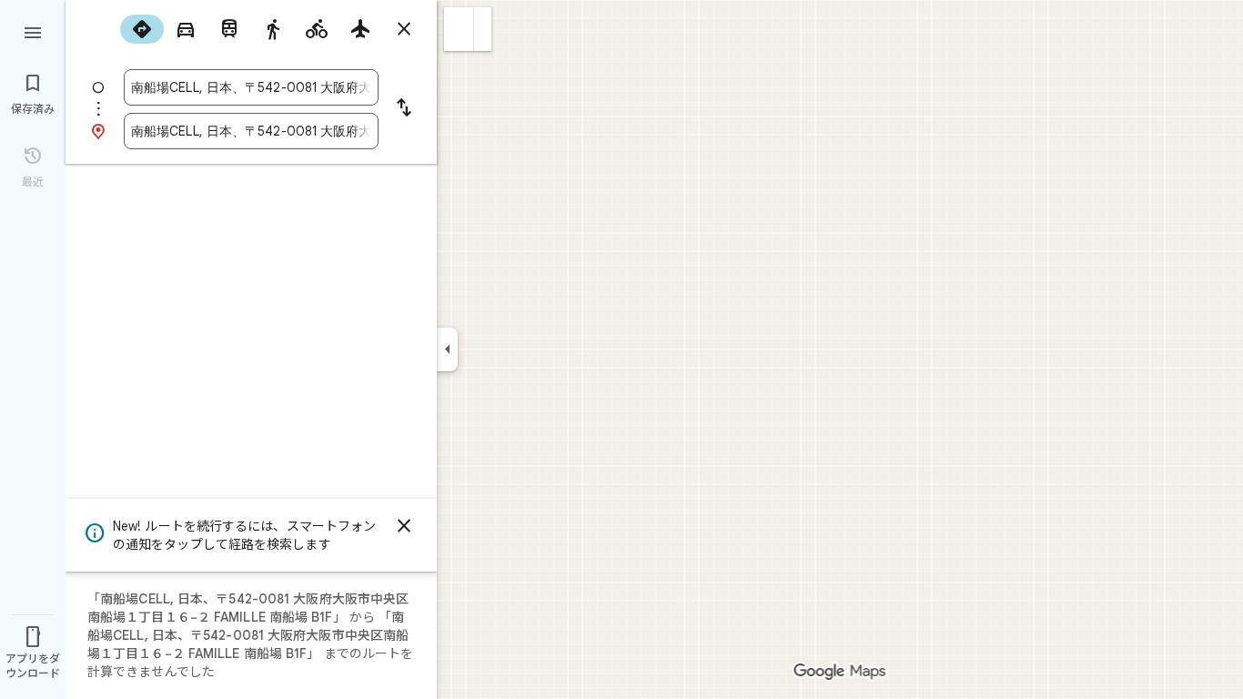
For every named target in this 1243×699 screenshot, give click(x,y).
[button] (459, 29)
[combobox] (251, 87)
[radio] (142, 29)
